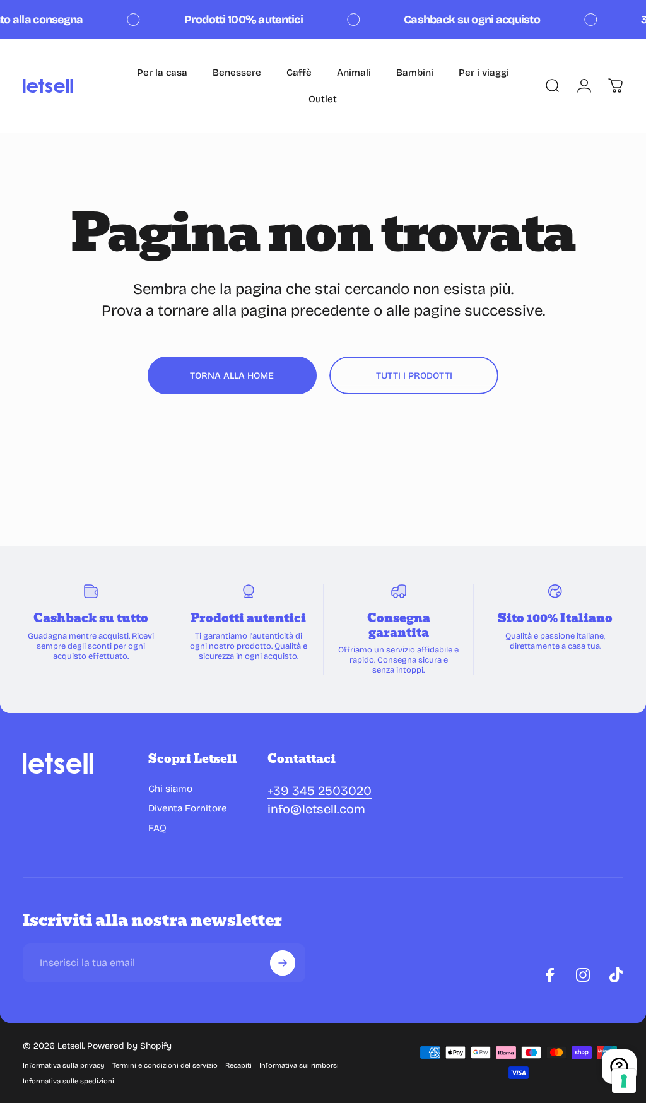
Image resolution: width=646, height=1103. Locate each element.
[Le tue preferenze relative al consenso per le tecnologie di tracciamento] (624, 1081)
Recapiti (238, 1065)
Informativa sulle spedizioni (68, 1081)
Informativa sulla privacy (64, 1065)
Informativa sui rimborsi (299, 1065)
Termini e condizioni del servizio (165, 1065)
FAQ (157, 828)
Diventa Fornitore (187, 808)
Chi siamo (170, 788)
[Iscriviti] (282, 963)
